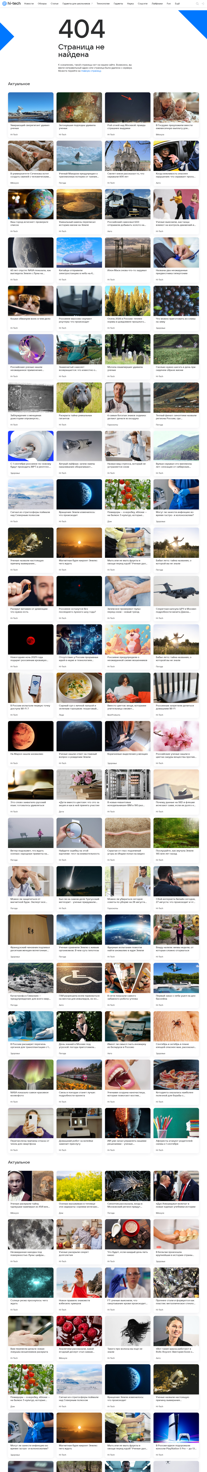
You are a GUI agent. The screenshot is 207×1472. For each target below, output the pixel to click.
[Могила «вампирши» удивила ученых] (127, 356)
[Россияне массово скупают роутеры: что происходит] (79, 308)
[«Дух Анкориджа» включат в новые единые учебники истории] (176, 1387)
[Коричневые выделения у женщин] (127, 743)
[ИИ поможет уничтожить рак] (127, 1324)
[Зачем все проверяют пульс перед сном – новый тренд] (127, 598)
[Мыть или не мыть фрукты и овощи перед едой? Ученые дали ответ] (127, 550)
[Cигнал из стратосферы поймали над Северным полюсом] (30, 502)
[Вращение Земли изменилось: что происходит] (79, 502)
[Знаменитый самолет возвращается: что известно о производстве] (79, 356)
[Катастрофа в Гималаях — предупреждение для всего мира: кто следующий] (30, 985)
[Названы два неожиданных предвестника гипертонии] (176, 260)
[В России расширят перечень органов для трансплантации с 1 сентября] (30, 1034)
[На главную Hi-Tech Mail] (14, 3)
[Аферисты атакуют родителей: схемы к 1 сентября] (176, 1130)
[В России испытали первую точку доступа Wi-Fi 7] (30, 695)
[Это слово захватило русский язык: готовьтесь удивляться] (30, 792)
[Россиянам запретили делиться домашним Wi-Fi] (176, 695)
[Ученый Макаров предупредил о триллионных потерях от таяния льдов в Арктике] (79, 163)
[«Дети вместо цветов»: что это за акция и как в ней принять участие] (79, 792)
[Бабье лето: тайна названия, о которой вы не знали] (176, 550)
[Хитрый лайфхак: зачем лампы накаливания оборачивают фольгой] (79, 453)
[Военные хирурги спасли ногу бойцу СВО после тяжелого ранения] (127, 1227)
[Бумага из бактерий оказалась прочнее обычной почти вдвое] (176, 1275)
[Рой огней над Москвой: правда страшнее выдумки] (127, 115)
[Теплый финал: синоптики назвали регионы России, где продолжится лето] (176, 405)
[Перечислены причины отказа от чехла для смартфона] (30, 1130)
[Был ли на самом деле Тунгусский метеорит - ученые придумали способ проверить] (79, 888)
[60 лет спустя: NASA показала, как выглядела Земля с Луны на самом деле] (30, 260)
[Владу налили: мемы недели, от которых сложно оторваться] (176, 937)
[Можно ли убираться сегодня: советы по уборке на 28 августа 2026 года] (127, 888)
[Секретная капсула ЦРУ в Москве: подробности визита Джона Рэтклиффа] (176, 598)
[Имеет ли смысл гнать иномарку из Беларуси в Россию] (127, 1034)
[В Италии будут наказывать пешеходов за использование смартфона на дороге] (176, 1179)
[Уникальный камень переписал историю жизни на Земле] (79, 211)
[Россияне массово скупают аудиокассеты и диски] (127, 1179)
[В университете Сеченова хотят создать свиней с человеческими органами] (30, 163)
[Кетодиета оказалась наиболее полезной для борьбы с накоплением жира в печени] (176, 1082)
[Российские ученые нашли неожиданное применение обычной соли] (30, 356)
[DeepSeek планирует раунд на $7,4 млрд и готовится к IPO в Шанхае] (30, 1275)
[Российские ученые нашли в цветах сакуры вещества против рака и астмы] (176, 743)
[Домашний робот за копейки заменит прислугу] (79, 1130)
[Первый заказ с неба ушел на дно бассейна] (176, 985)
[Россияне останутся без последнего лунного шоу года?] (79, 598)
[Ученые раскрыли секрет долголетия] (79, 1435)
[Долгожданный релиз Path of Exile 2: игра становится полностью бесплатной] (79, 1227)
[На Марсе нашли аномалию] (30, 743)
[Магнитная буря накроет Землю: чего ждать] (79, 550)
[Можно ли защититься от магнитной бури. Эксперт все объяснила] (30, 888)
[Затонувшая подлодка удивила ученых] (79, 115)
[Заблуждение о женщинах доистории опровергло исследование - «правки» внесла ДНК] (30, 405)
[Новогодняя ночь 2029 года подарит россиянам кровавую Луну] (30, 647)
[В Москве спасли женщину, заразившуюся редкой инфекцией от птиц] (176, 1227)
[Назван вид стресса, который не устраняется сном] (127, 453)
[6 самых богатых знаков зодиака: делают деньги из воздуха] (127, 405)
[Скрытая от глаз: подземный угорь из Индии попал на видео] (127, 840)
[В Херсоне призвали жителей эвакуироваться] (127, 1275)
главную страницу (91, 70)
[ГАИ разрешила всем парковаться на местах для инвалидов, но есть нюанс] (79, 985)
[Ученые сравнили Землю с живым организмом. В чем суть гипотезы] (79, 937)
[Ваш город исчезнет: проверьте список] (30, 211)
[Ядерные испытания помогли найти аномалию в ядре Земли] (127, 937)
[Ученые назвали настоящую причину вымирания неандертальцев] (30, 550)
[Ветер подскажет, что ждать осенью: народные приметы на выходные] (30, 840)
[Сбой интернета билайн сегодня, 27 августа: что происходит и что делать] (176, 888)
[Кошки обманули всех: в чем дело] (30, 308)
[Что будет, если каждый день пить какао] (127, 1435)
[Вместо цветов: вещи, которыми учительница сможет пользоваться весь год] (127, 695)
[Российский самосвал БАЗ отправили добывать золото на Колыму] (127, 211)
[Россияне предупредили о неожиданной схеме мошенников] (127, 647)
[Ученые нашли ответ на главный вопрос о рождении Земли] (79, 743)
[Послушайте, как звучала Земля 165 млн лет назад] (176, 840)
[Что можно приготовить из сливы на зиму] (176, 308)
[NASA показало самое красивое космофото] (30, 1082)
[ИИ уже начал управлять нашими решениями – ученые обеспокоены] (127, 1130)
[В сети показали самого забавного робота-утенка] (127, 985)
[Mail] (4, 3)
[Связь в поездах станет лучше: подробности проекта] (79, 1082)
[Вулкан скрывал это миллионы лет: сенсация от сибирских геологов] (176, 453)
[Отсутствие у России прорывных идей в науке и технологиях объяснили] (79, 647)
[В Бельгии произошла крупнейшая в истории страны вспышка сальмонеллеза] (176, 1435)
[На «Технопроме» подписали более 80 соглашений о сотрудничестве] (79, 1324)
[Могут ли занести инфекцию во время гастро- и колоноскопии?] (176, 502)
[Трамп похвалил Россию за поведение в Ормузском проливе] (30, 1227)
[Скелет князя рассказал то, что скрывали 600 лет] (127, 163)
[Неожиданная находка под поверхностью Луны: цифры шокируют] (30, 1435)
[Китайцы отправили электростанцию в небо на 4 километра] (79, 260)
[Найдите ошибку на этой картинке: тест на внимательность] (79, 840)
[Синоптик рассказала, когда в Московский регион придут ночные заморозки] (127, 1387)
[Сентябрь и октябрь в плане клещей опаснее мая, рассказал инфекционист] (176, 1034)
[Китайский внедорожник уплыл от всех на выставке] (79, 1275)
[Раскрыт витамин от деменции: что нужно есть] (30, 598)
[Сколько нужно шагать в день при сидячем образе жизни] (176, 356)
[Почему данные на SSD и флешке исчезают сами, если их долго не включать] (176, 792)
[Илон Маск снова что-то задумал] (127, 260)
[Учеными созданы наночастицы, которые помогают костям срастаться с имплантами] (127, 1082)
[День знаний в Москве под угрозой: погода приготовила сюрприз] (79, 1034)
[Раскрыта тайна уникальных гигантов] (79, 405)
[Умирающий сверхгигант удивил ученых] (30, 115)
